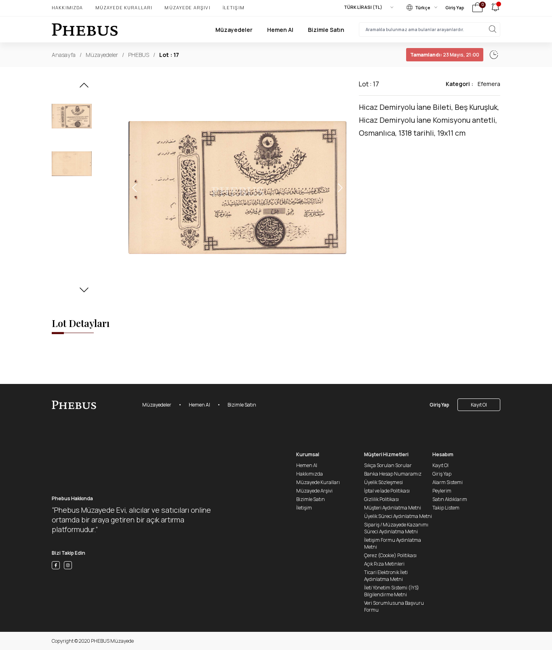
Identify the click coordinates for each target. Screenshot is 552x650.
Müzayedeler (234, 30)
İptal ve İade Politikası (387, 490)
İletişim (233, 7)
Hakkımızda (67, 7)
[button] (84, 87)
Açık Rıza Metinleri (384, 563)
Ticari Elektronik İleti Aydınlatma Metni (386, 576)
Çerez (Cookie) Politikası (390, 555)
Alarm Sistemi (447, 482)
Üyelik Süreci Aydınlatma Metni (398, 516)
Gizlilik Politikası (381, 499)
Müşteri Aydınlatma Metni (392, 507)
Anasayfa (64, 55)
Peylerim (441, 490)
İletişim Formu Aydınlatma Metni (392, 543)
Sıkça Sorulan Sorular (388, 465)
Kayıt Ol (479, 404)
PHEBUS (138, 55)
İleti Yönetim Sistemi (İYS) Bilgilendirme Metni (391, 591)
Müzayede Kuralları (124, 7)
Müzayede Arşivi (187, 7)
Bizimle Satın (326, 30)
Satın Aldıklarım (449, 499)
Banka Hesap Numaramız (392, 473)
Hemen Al (280, 30)
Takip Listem (445, 507)
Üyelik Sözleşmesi (383, 482)
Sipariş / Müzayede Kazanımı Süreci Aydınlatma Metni (396, 528)
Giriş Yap (454, 7)
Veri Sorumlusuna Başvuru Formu (394, 606)
